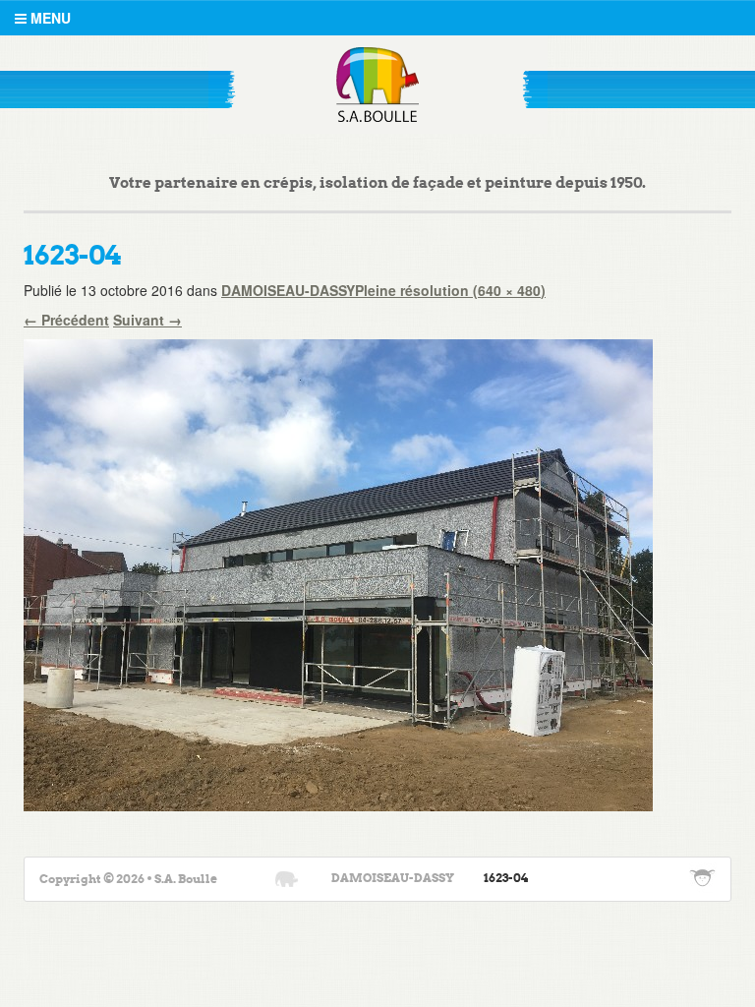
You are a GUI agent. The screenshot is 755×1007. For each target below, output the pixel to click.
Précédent (66, 319)
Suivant (147, 319)
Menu (49, 18)
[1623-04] (338, 572)
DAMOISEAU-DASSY (288, 290)
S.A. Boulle (378, 84)
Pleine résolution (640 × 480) (450, 290)
